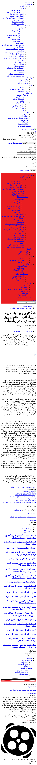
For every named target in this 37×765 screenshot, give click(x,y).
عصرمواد (29, 112)
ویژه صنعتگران (23, 81)
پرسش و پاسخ (19, 20)
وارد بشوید (17, 510)
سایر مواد (16, 41)
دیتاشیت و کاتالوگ (18, 24)
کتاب (22, 110)
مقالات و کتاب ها (18, 22)
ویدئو (22, 8)
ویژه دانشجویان (23, 83)
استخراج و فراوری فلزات (15, 68)
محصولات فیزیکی (22, 103)
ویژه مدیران (24, 79)
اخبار (30, 85)
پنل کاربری (24, 120)
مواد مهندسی (19, 27)
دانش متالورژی (19, 70)
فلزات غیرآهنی (15, 31)
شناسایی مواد (19, 62)
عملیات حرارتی (18, 64)
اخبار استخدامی (22, 91)
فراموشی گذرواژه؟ (15, 143)
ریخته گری (20, 51)
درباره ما (25, 114)
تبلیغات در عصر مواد (25, 126)
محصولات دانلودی (22, 95)
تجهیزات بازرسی (18, 104)
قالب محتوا (24, 6)
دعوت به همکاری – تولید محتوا (18, 118)
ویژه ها (29, 78)
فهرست (33, 300)
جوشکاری (20, 47)
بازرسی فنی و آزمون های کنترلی (13, 45)
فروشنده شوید (25, 170)
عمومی (21, 72)
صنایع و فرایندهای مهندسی (15, 54)
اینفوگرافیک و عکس (17, 16)
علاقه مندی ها (23, 124)
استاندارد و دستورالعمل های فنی (13, 18)
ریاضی (34, 487)
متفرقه (29, 658)
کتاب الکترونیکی (18, 99)
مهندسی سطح (19, 66)
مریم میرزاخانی (16, 487)
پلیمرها (17, 33)
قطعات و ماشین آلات (16, 56)
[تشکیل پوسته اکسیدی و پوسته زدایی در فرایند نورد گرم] (25, 500)
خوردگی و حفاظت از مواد (15, 49)
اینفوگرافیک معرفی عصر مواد (26, 493)
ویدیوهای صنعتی (14, 10)
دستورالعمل (20, 97)
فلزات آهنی (16, 29)
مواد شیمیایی (15, 39)
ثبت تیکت (24, 122)
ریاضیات (30, 487)
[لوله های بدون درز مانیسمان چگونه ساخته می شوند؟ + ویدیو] (25, 495)
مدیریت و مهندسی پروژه (15, 76)
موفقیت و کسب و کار (16, 74)
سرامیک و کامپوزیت (13, 35)
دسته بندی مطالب (22, 26)
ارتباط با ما (24, 116)
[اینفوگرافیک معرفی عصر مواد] (29, 491)
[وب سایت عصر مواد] (28, 129)
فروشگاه (29, 93)
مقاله (22, 101)
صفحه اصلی (28, 2)
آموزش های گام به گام (16, 14)
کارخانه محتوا (27, 4)
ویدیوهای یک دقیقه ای (12, 12)
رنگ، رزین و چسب (13, 37)
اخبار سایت (24, 87)
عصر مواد (24, 487)
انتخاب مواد (20, 43)
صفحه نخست (27, 306)
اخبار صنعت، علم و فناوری (19, 89)
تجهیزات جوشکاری (17, 106)
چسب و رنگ (19, 108)
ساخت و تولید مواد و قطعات (14, 52)
